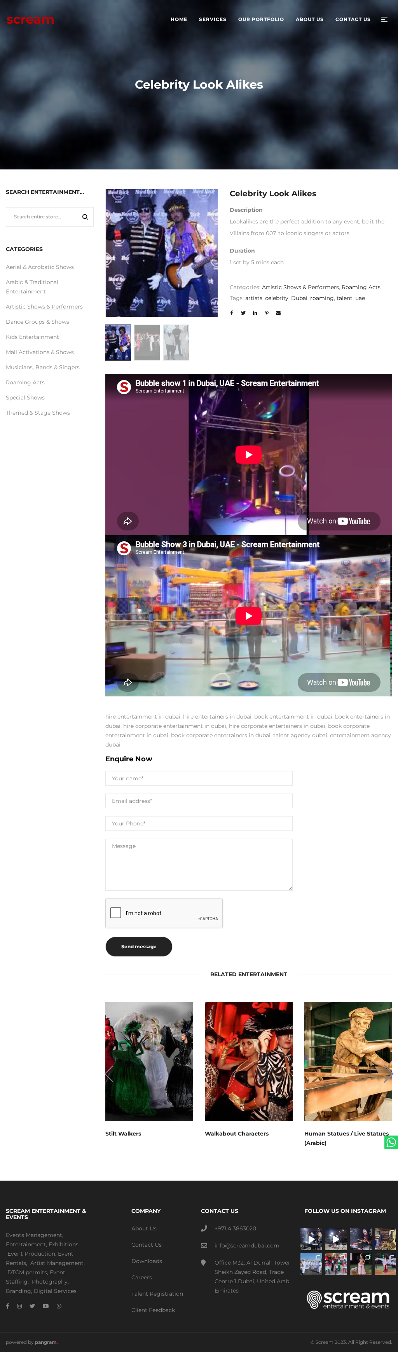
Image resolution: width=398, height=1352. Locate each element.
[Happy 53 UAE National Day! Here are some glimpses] (385, 1239)
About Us (144, 1228)
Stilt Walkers (123, 1133)
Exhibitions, (64, 1244)
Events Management (34, 1235)
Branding (18, 1290)
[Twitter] (32, 1306)
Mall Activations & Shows (40, 352)
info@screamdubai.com (247, 1245)
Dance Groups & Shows (37, 321)
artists (253, 298)
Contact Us (146, 1244)
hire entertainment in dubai (142, 716)
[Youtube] (46, 1306)
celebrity (276, 298)
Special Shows (25, 397)
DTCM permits (27, 1272)
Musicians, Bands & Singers (43, 367)
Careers (141, 1277)
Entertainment (26, 1244)
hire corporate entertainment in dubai (174, 725)
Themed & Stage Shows (38, 412)
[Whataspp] (59, 1306)
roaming (322, 298)
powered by (32, 1342)
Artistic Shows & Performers (300, 287)
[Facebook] (7, 1306)
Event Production (31, 1253)
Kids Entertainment (32, 336)
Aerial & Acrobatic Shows (40, 266)
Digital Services (55, 1290)
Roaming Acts (361, 287)
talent (345, 298)
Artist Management (57, 1263)
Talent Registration (157, 1293)
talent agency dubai (300, 735)
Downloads (146, 1261)
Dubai (299, 298)
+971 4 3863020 (235, 1228)
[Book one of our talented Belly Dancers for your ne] (361, 1264)
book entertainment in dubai (293, 716)
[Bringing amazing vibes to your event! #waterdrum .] (311, 1239)
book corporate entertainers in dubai (221, 735)
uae (360, 298)
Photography (50, 1281)
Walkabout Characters (237, 1133)
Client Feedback (153, 1310)
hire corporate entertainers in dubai (277, 725)
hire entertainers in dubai (217, 716)
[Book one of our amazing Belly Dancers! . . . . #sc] (385, 1264)
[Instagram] (19, 1306)
